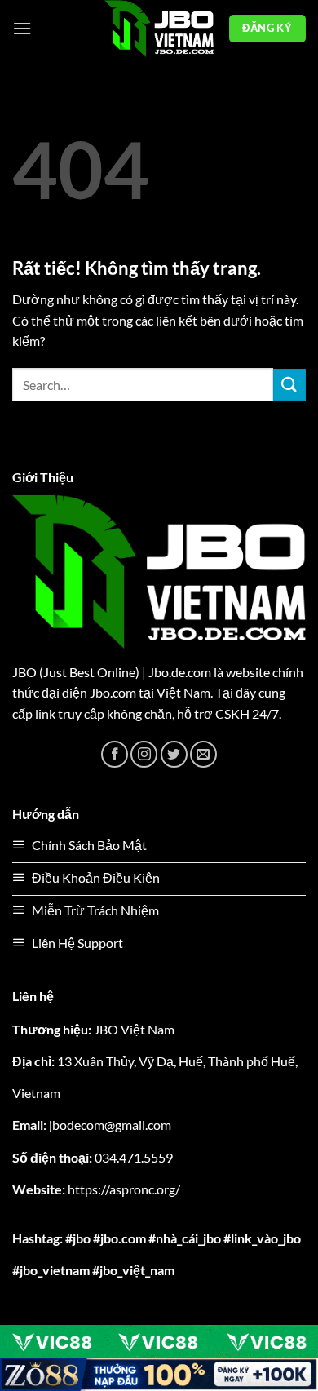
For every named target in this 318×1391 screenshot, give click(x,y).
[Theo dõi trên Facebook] (114, 754)
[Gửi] (289, 385)
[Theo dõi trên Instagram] (143, 754)
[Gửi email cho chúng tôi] (203, 754)
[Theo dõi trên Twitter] (174, 754)
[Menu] (22, 28)
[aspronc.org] (159, 28)
